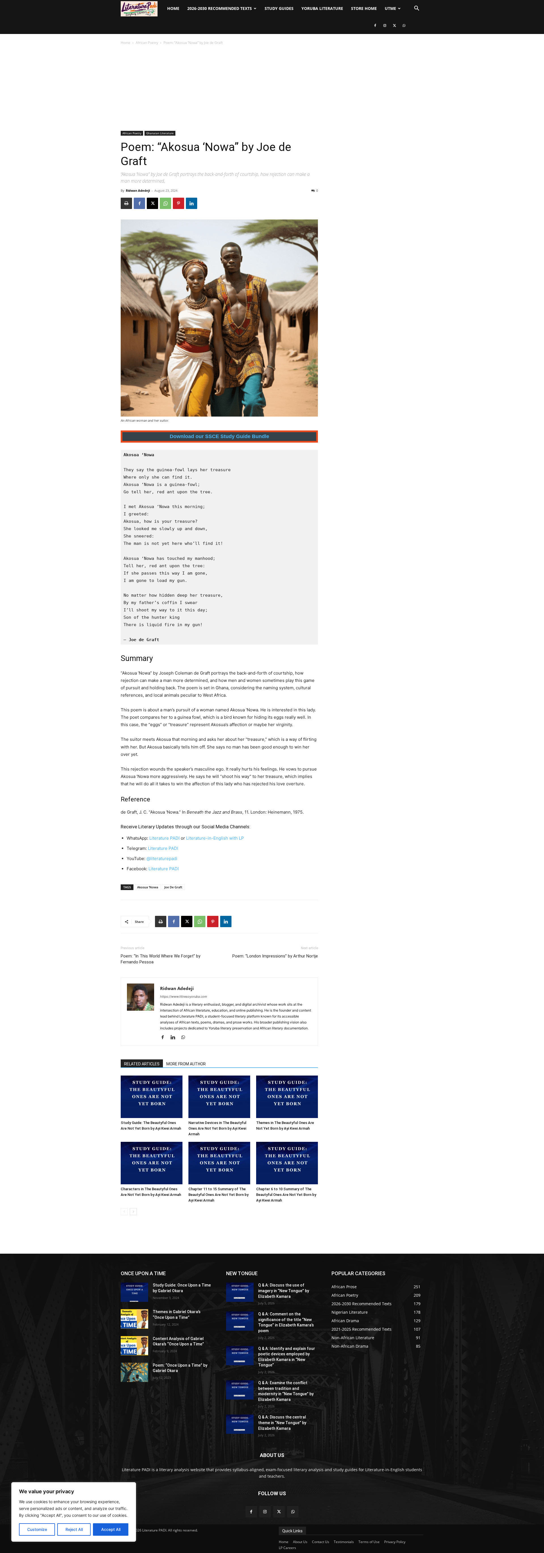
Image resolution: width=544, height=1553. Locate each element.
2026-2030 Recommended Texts (219, 8)
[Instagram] (385, 25)
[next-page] (133, 1211)
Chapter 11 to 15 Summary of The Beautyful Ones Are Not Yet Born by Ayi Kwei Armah (218, 1194)
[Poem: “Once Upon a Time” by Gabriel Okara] (134, 1372)
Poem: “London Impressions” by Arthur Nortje (275, 956)
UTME (390, 8)
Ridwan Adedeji (138, 190)
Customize (37, 1529)
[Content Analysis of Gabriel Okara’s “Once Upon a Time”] (134, 1345)
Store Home (364, 8)
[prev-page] (124, 1211)
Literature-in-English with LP (215, 838)
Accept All (110, 1529)
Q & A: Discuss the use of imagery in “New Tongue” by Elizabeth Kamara (283, 1290)
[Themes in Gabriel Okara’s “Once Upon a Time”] (134, 1318)
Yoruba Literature (322, 8)
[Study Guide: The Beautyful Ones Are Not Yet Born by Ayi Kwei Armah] (151, 1097)
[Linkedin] (191, 203)
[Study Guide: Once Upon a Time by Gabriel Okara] (134, 1292)
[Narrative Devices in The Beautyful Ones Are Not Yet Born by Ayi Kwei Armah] (219, 1097)
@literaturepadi (161, 858)
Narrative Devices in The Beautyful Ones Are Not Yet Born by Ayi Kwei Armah (217, 1128)
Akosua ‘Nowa (147, 887)
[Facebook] (375, 25)
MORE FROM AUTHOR (186, 1064)
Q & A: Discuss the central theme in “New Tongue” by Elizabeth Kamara (282, 1422)
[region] (73, 1512)
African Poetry (147, 42)
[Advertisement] (272, 88)
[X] (394, 25)
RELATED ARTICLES (142, 1064)
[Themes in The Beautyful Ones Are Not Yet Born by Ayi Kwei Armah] (287, 1097)
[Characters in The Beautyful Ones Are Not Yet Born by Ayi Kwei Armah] (151, 1163)
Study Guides (279, 8)
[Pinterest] (178, 203)
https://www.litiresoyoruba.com (183, 997)
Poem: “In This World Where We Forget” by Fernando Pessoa (160, 959)
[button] (416, 9)
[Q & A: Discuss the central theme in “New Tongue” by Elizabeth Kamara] (240, 1424)
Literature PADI (164, 838)
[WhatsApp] (404, 25)
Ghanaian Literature (160, 133)
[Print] (126, 203)
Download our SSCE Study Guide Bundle (219, 436)
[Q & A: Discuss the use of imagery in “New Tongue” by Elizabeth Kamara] (240, 1292)
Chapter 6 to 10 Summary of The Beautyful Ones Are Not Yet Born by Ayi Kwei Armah (286, 1194)
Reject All (74, 1529)
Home (173, 8)
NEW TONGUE (242, 1273)
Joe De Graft (173, 887)
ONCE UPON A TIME (143, 1273)
